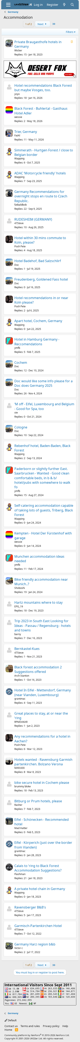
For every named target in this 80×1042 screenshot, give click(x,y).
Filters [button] (69, 32)
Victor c (18, 948)
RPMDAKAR (20, 722)
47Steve (19, 223)
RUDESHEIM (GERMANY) (33, 219)
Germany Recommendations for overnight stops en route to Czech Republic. (40, 196)
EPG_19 (18, 606)
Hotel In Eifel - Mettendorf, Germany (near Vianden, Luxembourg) (42, 692)
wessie (18, 117)
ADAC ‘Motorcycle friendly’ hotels (40, 173)
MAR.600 (19, 768)
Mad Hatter (20, 828)
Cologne (20, 427)
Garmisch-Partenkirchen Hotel (38, 925)
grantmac (19, 698)
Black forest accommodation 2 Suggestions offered (38, 669)
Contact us (11, 1026)
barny (17, 634)
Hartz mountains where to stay (38, 602)
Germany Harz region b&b (34, 944)
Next (41, 24)
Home (8, 1030)
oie (16, 412)
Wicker (18, 50)
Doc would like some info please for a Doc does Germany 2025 (43, 383)
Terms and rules (30, 1026)
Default (12, 1020)
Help (65, 1026)
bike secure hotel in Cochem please (41, 782)
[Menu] (8, 4)
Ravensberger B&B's (30, 907)
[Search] (72, 5)
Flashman (19, 874)
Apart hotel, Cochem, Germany (38, 321)
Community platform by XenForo (37, 1035)
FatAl (17, 135)
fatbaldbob (20, 204)
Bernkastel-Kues (27, 648)
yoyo (17, 94)
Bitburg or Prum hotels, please (38, 801)
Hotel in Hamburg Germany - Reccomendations (36, 341)
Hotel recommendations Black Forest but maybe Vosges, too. (43, 87)
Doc (16, 265)
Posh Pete (20, 246)
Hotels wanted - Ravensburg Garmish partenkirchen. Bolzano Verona (43, 761)
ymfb (17, 348)
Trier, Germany (25, 131)
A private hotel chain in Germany (39, 889)
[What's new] (64, 5)
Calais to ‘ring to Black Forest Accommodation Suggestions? (38, 868)
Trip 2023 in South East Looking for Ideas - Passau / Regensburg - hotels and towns (42, 625)
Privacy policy (51, 1026)
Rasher (18, 805)
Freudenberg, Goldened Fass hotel (41, 279)
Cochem (20, 362)
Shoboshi (19, 588)
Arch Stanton (21, 675)
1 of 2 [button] (28, 24)
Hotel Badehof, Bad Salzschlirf (37, 261)
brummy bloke (22, 786)
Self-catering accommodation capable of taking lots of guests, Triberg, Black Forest (43, 510)
